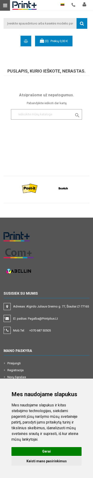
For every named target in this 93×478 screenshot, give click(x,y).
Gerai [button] (46, 451)
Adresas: (51, 306)
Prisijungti (14, 363)
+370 (40, 330)
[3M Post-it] (29, 188)
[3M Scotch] (63, 188)
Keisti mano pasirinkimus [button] (46, 461)
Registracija (15, 370)
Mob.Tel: (32, 330)
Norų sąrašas (16, 377)
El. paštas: (35, 318)
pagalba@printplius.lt (43, 318)
